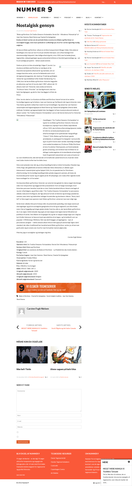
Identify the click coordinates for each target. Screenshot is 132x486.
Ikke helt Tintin (23, 369)
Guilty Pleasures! (103, 80)
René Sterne (21, 299)
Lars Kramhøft (91, 64)
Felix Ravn (90, 41)
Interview (45, 17)
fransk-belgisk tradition (54, 296)
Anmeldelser (33, 17)
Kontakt (98, 17)
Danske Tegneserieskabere (60, 462)
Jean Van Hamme (67, 296)
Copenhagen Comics (58, 469)
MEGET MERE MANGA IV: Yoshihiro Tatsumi (34, 329)
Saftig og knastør (100, 41)
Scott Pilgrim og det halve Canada (64, 328)
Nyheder (20, 17)
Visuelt (56, 17)
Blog (88, 17)
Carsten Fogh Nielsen (31, 31)
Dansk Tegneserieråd (58, 458)
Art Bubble (54, 473)
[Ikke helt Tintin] (32, 363)
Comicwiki (54, 466)
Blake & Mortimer (24, 296)
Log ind (97, 483)
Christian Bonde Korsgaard (36, 377)
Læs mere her (20, 475)
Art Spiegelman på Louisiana (95, 111)
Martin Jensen (64, 377)
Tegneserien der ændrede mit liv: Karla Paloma (104, 129)
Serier (78, 17)
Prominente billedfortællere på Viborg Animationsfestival (56, 2)
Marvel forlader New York (106, 64)
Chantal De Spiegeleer (38, 296)
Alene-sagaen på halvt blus (63, 369)
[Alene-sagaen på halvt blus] (65, 363)
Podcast (67, 17)
